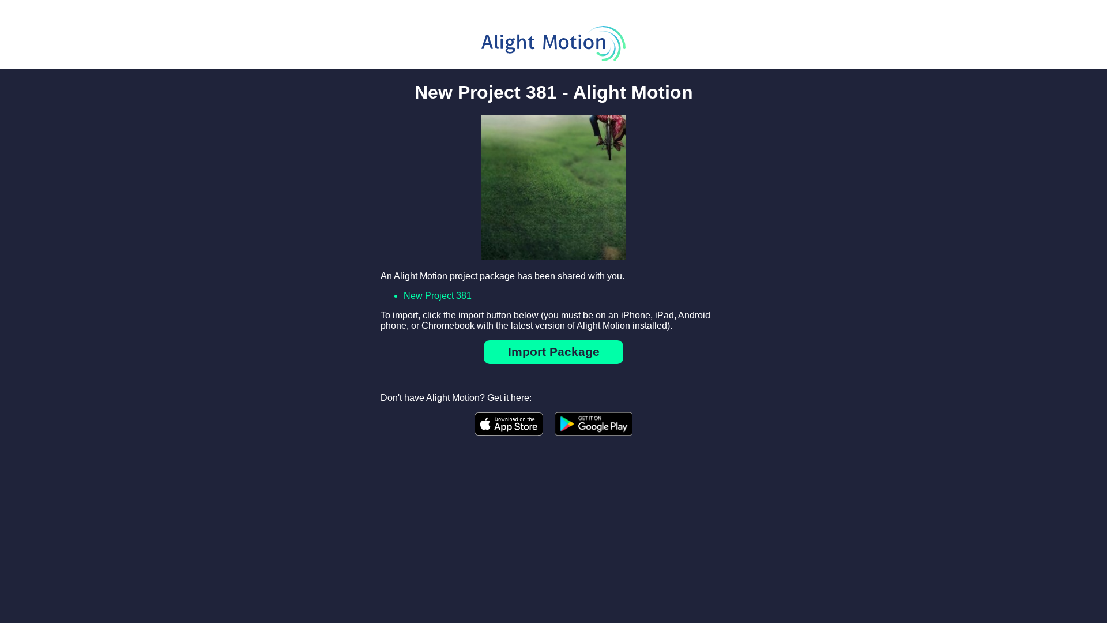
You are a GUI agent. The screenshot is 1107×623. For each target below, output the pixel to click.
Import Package (554, 351)
